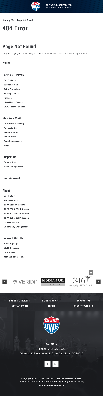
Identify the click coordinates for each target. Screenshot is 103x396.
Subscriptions (11, 84)
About (6, 191)
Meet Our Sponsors (13, 166)
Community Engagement (16, 226)
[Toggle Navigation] (6, 6)
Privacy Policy (61, 381)
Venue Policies (11, 132)
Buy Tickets (10, 80)
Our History (9, 196)
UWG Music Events (13, 102)
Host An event (11, 178)
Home (5, 20)
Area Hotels (10, 136)
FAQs (6, 145)
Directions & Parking (14, 123)
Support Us (9, 157)
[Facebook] (47, 364)
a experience (51, 385)
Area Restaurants (13, 141)
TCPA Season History (14, 204)
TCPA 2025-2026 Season (16, 213)
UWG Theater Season (14, 106)
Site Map (24, 381)
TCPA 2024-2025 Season (16, 209)
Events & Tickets (13, 75)
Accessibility (10, 128)
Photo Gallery (11, 200)
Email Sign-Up (11, 243)
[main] (51, 135)
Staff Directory (11, 248)
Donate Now (10, 162)
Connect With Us (13, 238)
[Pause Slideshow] (91, 272)
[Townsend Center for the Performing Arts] (51, 6)
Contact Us (9, 252)
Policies (8, 98)
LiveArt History (11, 222)
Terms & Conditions (41, 381)
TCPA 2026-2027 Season (16, 218)
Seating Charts (11, 93)
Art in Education (12, 89)
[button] (4, 281)
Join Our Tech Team (13, 256)
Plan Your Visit (12, 118)
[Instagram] (55, 364)
